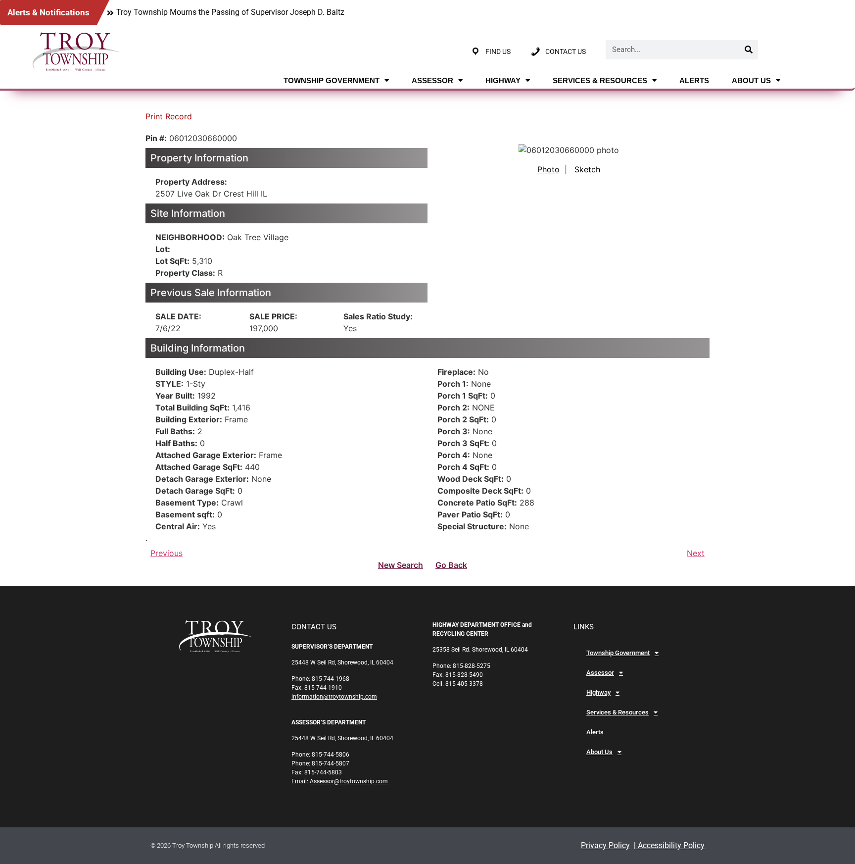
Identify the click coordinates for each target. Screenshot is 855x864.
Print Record (168, 116)
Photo (548, 169)
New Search (400, 565)
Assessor (432, 80)
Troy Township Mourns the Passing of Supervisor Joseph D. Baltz (230, 12)
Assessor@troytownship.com (349, 781)
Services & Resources (600, 80)
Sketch (587, 169)
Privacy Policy (605, 845)
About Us (751, 80)
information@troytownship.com (334, 696)
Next (696, 553)
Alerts (694, 80)
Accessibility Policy (670, 845)
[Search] (748, 49)
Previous (166, 553)
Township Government (332, 80)
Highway (503, 80)
